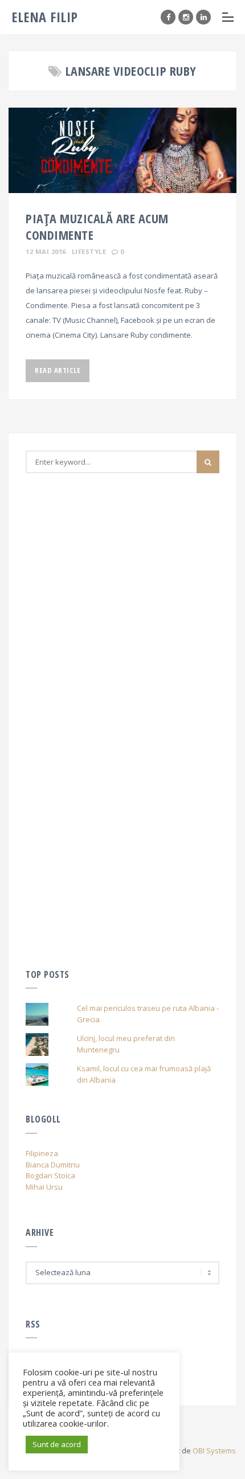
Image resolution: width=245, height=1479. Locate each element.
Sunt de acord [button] (56, 1444)
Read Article (57, 370)
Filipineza (42, 1153)
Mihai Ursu (44, 1187)
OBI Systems (214, 1450)
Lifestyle (89, 251)
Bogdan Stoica (50, 1175)
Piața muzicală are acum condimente (97, 226)
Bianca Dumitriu (53, 1165)
